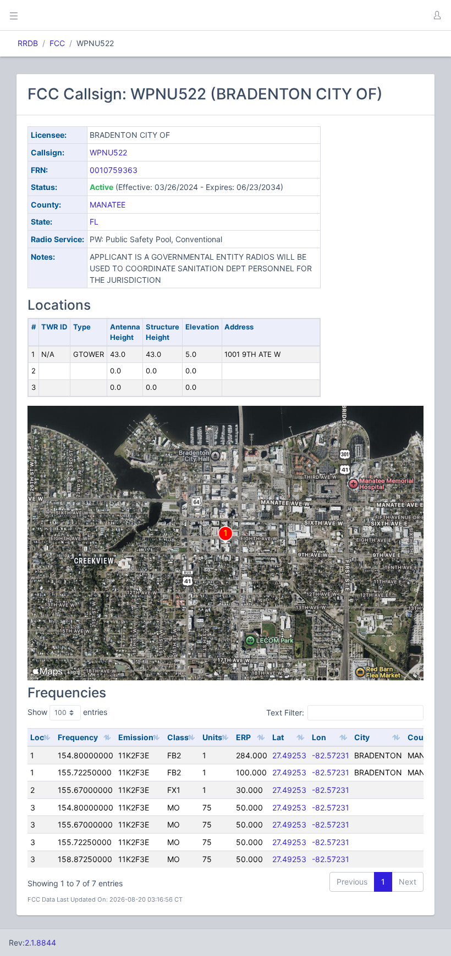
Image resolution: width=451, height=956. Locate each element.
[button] (436, 15)
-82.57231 (330, 755)
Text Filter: (285, 712)
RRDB (28, 43)
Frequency (78, 737)
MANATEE (107, 204)
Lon (319, 737)
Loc (37, 737)
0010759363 (114, 170)
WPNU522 (108, 152)
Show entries (67, 712)
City (362, 737)
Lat (278, 737)
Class (178, 737)
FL (94, 221)
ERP (243, 737)
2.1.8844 (40, 942)
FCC (57, 43)
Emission (135, 737)
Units (212, 737)
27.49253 (289, 755)
